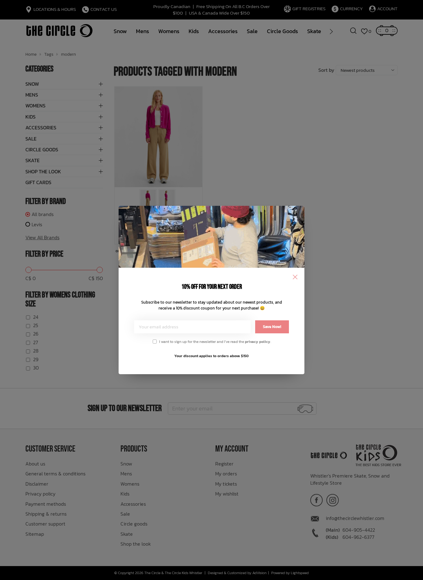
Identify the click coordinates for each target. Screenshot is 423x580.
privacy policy (257, 341)
